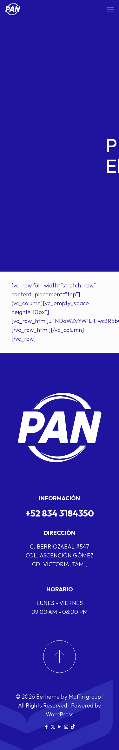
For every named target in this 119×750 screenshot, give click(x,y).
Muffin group (85, 696)
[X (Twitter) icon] (52, 727)
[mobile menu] (110, 9)
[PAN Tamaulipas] (13, 9)
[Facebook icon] (46, 727)
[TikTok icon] (72, 727)
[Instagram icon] (66, 727)
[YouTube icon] (59, 727)
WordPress (60, 714)
